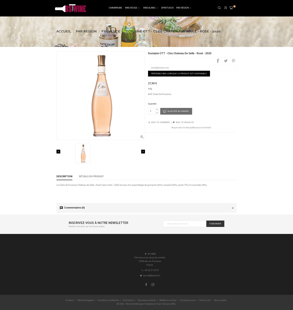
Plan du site (204, 300)
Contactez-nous (188, 300)
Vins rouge (132, 8)
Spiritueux (167, 8)
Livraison (69, 300)
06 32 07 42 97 (152, 270)
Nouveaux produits (147, 300)
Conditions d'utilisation (108, 300)
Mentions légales (86, 300)
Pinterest (233, 61)
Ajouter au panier (178, 111)
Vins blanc (150, 8)
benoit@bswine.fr (151, 275)
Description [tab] (64, 176)
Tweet (226, 61)
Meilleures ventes (167, 300)
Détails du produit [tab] (91, 176)
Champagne (115, 8)
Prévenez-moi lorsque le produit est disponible (179, 73)
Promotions (128, 300)
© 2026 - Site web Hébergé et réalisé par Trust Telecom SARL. (146, 304)
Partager (218, 61)
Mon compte (220, 300)
